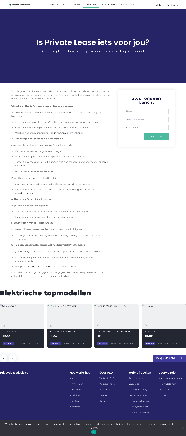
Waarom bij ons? (128, 4)
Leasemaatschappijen (139, 401)
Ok (93, 432)
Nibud (53, 133)
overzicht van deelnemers (41, 266)
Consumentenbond (71, 133)
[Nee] (182, 428)
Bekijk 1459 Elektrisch (169, 358)
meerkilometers (24, 193)
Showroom (53, 4)
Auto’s (65, 4)
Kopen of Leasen (108, 4)
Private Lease (90, 4)
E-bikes (77, 4)
